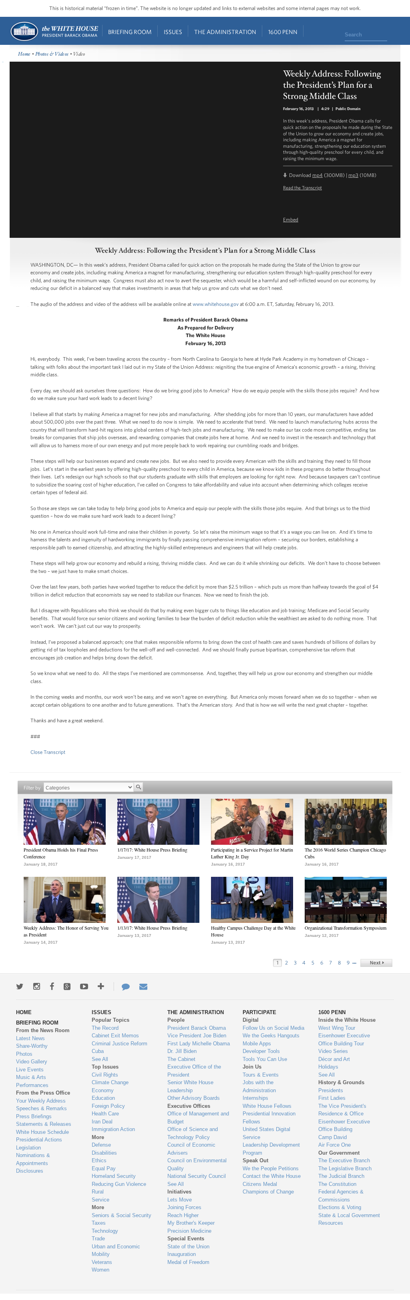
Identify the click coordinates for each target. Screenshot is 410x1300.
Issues (173, 31)
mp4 (317, 175)
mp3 (353, 175)
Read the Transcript (302, 187)
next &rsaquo (376, 963)
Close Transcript (47, 752)
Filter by (32, 788)
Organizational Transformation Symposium (345, 927)
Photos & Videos (52, 54)
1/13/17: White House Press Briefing (152, 927)
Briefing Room (130, 31)
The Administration (225, 31)
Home (54, 31)
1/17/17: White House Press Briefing (152, 849)
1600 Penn (282, 31)
